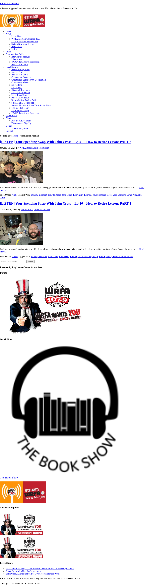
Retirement (78, 195)
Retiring (87, 195)
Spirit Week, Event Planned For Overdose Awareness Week (32, 574)
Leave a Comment (40, 148)
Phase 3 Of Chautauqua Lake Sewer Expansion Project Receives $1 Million (40, 568)
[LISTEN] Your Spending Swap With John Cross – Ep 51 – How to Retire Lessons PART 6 (65, 142)
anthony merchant (39, 195)
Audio (15, 195)
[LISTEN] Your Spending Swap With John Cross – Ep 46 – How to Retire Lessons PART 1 (65, 203)
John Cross (67, 195)
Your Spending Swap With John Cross (116, 256)
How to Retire (54, 195)
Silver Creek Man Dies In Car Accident (23, 571)
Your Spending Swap (102, 195)
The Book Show (9, 477)
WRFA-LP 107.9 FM (9, 3)
